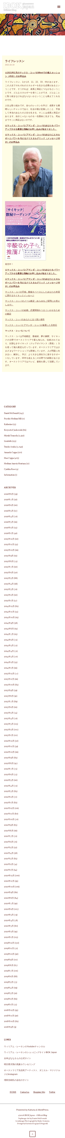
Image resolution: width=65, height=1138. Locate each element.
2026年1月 (8, 533)
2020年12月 (9, 875)
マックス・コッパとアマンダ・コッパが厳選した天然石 (31, 325)
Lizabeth (7, 441)
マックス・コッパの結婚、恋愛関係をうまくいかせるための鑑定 (32, 312)
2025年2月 (9, 595)
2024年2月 (9, 662)
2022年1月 (8, 802)
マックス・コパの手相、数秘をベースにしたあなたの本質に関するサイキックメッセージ (32, 294)
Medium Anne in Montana (15, 463)
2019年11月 (9, 948)
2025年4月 (9, 584)
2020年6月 (9, 909)
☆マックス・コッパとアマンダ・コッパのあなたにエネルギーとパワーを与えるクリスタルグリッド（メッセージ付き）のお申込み (32, 138)
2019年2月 (8, 999)
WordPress (43, 1110)
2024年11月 (9, 612)
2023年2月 (9, 729)
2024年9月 (9, 623)
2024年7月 (9, 634)
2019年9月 (8, 959)
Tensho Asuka (10, 447)
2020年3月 (9, 926)
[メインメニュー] (59, 7)
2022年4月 (9, 786)
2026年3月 (9, 522)
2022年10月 (9, 752)
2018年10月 (9, 1021)
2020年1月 (9, 937)
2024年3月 (9, 656)
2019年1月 (8, 1004)
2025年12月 (9, 539)
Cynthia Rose (9, 469)
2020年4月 (9, 920)
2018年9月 (9, 1027)
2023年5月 (9, 713)
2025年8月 (9, 561)
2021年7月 (8, 836)
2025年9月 (9, 556)
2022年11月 (9, 746)
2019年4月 (9, 988)
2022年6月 (9, 774)
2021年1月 (8, 870)
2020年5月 (9, 915)
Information (9, 475)
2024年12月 (9, 606)
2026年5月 (9, 511)
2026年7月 (9, 499)
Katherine (8, 424)
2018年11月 (9, 1015)
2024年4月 (9, 651)
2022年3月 (9, 791)
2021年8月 (9, 830)
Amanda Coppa (10, 452)
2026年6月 (9, 505)
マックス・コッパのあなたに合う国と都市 (25, 319)
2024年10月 (9, 617)
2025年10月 (9, 550)
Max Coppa (9, 458)
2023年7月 (9, 701)
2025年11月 (9, 544)
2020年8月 (9, 898)
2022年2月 (9, 797)
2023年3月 (9, 724)
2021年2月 (8, 864)
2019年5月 (8, 982)
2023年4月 (9, 718)
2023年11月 (9, 679)
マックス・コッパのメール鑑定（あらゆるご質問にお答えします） (32, 303)
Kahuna (32, 1110)
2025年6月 (9, 572)
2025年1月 (8, 600)
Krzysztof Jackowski (13, 430)
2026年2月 (9, 527)
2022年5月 (9, 780)
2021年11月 (9, 814)
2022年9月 (9, 757)
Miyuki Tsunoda (11, 435)
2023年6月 (9, 707)
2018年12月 (9, 1010)
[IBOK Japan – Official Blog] (18, 7)
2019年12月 (9, 943)
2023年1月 (8, 735)
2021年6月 (8, 842)
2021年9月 (8, 825)
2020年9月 (9, 892)
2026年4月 (9, 516)
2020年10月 (9, 886)
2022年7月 (9, 769)
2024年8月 (9, 629)
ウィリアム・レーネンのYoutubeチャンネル (24, 1046)
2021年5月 (8, 847)
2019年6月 (8, 976)
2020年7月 (9, 903)
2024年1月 (9, 668)
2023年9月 (9, 690)
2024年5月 (9, 645)
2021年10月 (9, 819)
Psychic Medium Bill (12, 418)
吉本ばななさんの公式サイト (17, 1058)
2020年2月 (9, 931)
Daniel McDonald (11, 413)
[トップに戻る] (32, 1134)
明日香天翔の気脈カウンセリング (19, 1064)
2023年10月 (9, 685)
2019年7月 (8, 971)
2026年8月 (9, 494)
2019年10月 (9, 954)
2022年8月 (9, 763)
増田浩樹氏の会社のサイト (16, 1080)
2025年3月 (9, 589)
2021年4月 (9, 853)
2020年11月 (9, 881)
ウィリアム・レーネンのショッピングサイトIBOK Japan (30, 1052)
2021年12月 (9, 808)
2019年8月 (9, 965)
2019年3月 (8, 993)
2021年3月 (8, 858)
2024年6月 (9, 640)
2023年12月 (9, 673)
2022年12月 (9, 741)
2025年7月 (9, 567)
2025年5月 (9, 578)
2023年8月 (9, 696)
